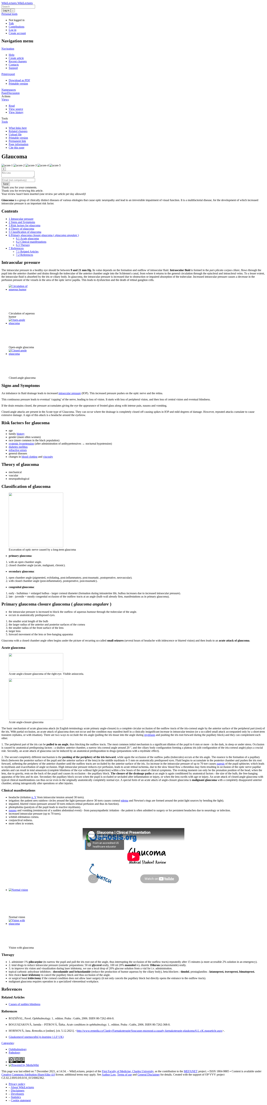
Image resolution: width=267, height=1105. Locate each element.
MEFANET (191, 1071)
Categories (7, 1043)
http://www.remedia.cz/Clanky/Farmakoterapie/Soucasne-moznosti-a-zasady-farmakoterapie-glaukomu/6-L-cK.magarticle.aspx (149, 1030)
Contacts (14, 64)
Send (5, 184)
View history (16, 112)
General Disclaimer (148, 1074)
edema (124, 800)
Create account (17, 33)
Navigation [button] (7, 48)
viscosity (48, 456)
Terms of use (124, 1074)
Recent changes (18, 61)
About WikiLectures (22, 1087)
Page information (18, 144)
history (21, 433)
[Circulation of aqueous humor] (22, 289)
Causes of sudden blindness (24, 1004)
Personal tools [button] (9, 13)
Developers (17, 1093)
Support (13, 67)
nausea (13, 810)
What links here (18, 127)
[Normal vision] (18, 889)
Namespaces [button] (8, 89)
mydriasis (149, 734)
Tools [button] (4, 118)
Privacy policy (17, 1084)
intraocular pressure (69, 393)
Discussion (13, 93)
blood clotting (29, 456)
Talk (11, 23)
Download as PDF (19, 80)
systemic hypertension (21, 443)
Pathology (14, 1052)
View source (16, 109)
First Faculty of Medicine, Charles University (127, 1071)
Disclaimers (17, 1090)
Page (4, 93)
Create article (16, 58)
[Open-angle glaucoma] (22, 323)
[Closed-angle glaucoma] (22, 353)
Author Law (109, 1074)
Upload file (15, 134)
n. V (34, 797)
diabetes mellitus (18, 446)
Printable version (18, 83)
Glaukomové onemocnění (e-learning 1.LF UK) (36, 1036)
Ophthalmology (18, 1049)
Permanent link (17, 141)
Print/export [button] (8, 74)
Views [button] (5, 99)
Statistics (16, 1097)
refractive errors (18, 450)
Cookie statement (21, 1100)
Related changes (18, 131)
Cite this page (16, 147)
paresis (220, 763)
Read (12, 105)
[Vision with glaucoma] (22, 923)
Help (11, 54)
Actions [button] (5, 96)
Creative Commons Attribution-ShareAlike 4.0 (28, 1074)
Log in (6, 10)
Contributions (16, 26)
